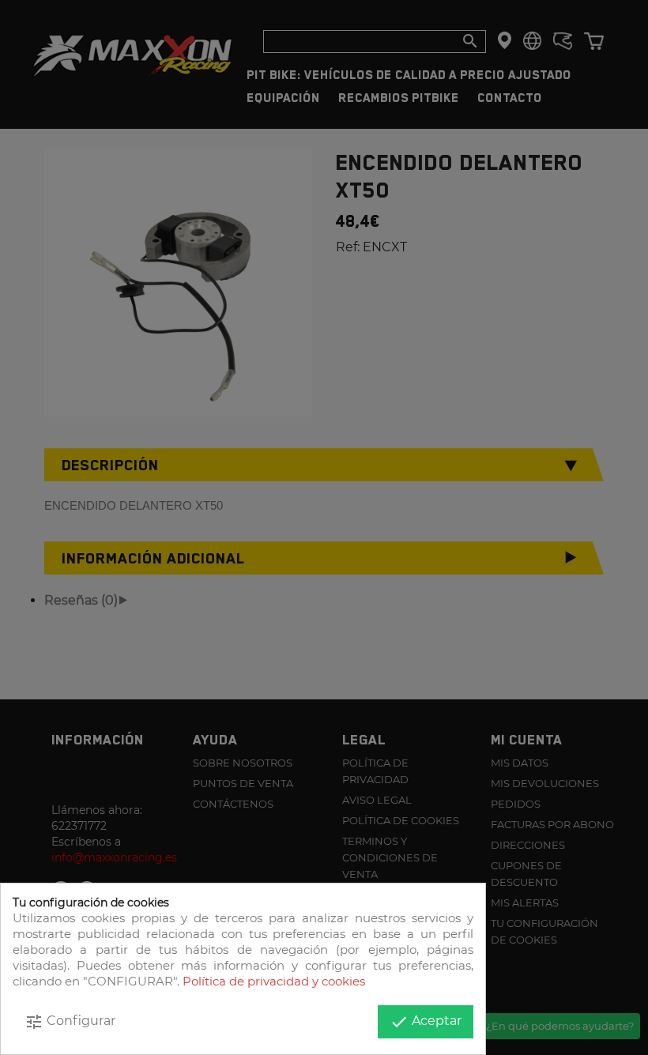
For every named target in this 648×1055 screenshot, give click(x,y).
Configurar (69, 1021)
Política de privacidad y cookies (274, 981)
